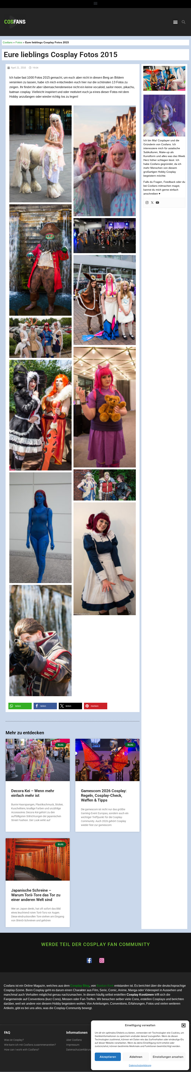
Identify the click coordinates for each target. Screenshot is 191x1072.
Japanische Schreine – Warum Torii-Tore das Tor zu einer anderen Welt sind (35, 895)
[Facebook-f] (89, 960)
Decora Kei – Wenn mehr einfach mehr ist (32, 793)
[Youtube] (157, 203)
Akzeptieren (108, 1057)
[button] (183, 1025)
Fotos (18, 42)
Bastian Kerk (105, 985)
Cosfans (7, 42)
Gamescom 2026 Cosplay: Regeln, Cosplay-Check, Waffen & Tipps (104, 795)
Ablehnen (135, 1057)
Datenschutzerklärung (140, 1065)
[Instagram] (147, 203)
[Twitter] (152, 203)
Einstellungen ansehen (168, 1057)
